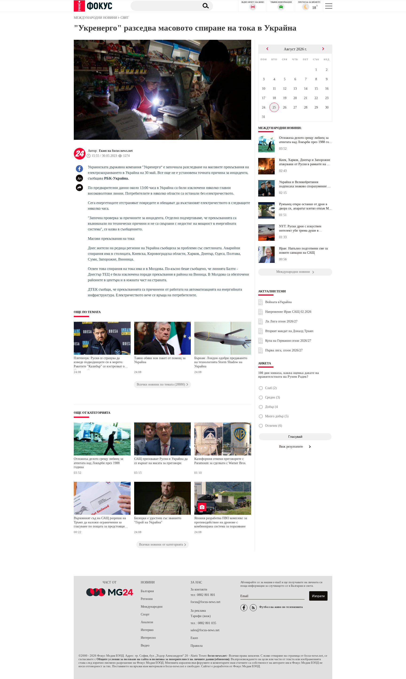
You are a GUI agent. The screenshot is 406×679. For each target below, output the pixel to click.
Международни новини (279, 128)
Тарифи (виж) (201, 616)
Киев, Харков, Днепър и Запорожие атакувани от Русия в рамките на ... (304, 162)
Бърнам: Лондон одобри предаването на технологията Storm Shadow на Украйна (220, 362)
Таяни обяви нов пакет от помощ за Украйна (159, 360)
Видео (145, 645)
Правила (197, 645)
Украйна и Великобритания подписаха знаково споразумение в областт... (304, 184)
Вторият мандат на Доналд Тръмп (289, 331)
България (147, 591)
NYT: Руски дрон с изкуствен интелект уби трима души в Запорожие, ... (300, 229)
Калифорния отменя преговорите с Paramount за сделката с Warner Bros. (220, 461)
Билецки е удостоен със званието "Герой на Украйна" (157, 520)
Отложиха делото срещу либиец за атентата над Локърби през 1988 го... (305, 140)
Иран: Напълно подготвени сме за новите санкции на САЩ (303, 250)
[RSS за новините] (253, 607)
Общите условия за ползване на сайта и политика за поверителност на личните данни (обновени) (163, 659)
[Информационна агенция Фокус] (243, 607)
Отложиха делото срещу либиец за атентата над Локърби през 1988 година (98, 463)
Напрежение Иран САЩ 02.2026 (288, 311)
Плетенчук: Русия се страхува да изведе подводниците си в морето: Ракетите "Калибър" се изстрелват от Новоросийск (100, 362)
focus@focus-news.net (205, 602)
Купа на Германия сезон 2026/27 (288, 340)
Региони (147, 599)
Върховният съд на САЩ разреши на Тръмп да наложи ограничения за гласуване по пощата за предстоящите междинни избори (101, 522)
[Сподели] (79, 187)
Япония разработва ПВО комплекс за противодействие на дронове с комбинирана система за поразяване (220, 522)
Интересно (148, 637)
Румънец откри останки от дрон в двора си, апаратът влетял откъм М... (305, 206)
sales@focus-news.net (205, 630)
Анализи (147, 622)
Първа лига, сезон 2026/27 (284, 350)
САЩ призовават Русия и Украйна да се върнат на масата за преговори (160, 461)
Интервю (147, 630)
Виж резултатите (291, 446)
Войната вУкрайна (278, 302)
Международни (152, 606)
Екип (194, 638)
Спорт (145, 614)
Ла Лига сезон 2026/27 (281, 321)
